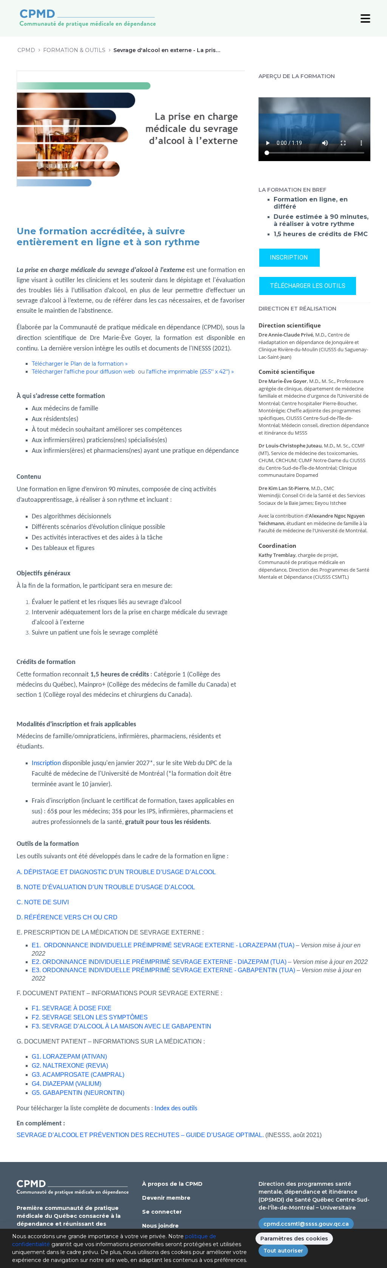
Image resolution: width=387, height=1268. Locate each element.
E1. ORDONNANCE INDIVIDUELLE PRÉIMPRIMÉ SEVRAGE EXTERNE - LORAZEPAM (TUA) (163, 945)
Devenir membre (166, 1197)
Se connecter (162, 1211)
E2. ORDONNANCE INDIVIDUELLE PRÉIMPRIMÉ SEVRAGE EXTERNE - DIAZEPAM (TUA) (159, 962)
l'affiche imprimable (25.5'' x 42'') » (190, 371)
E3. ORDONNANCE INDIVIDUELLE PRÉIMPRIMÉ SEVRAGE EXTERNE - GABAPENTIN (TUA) (163, 970)
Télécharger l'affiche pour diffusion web (84, 371)
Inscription (46, 763)
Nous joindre (160, 1225)
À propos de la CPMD (172, 1183)
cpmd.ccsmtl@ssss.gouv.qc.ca (306, 1223)
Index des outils (177, 1108)
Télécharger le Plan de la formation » (80, 363)
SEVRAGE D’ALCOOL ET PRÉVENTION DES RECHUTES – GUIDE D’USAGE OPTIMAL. (140, 1135)
